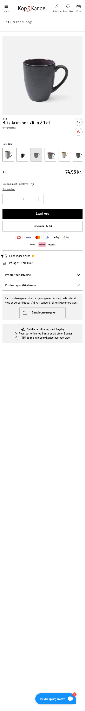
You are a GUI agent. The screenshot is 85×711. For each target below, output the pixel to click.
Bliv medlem (8, 189)
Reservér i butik (43, 226)
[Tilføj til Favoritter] (79, 122)
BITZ (4, 119)
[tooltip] (78, 131)
